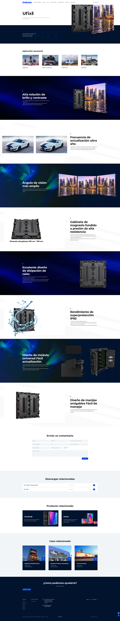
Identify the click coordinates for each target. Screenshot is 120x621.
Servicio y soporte (53, 2)
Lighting (23, 609)
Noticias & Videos (61, 2)
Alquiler (23, 604)
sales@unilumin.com (47, 605)
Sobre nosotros (72, 2)
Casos (48, 2)
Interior (23, 601)
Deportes (24, 606)
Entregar (85, 458)
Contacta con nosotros (27, 589)
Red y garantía (33, 601)
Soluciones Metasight (37, 2)
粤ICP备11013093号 (37, 616)
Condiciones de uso (94, 616)
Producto (44, 2)
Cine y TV (24, 602)
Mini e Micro (24, 603)
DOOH (23, 605)
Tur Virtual (67, 2)
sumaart (46, 616)
